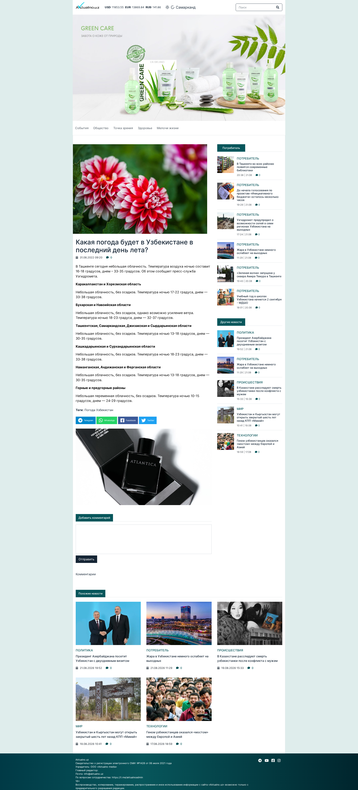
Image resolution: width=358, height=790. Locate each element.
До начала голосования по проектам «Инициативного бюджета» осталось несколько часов (258, 195)
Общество (101, 128)
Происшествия (250, 382)
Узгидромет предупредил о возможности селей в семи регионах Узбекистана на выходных (255, 224)
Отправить (86, 559)
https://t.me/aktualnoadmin (127, 777)
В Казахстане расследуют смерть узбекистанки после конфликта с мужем (259, 391)
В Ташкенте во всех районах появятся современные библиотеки (255, 167)
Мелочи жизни (168, 128)
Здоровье (145, 128)
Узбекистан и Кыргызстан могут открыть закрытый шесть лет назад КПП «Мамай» (258, 417)
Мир (240, 409)
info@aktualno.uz (93, 773)
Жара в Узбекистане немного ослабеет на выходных (256, 251)
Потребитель (248, 158)
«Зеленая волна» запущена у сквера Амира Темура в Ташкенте (259, 274)
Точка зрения (123, 128)
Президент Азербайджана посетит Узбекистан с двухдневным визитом (254, 341)
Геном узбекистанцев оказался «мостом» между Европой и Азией (257, 444)
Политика (245, 332)
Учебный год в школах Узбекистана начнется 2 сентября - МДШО (259, 299)
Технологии (247, 435)
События (82, 128)
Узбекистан (104, 410)
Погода (89, 410)
